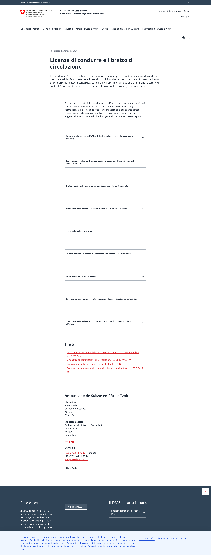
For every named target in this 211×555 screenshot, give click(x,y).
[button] (30, 28)
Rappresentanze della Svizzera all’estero (125, 512)
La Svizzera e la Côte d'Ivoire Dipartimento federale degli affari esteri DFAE (81, 12)
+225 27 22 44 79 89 (75, 452)
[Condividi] (189, 38)
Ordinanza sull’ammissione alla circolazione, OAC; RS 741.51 (97, 359)
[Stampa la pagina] (183, 38)
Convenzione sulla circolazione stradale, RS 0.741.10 (93, 364)
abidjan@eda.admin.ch (76, 459)
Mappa (68, 441)
